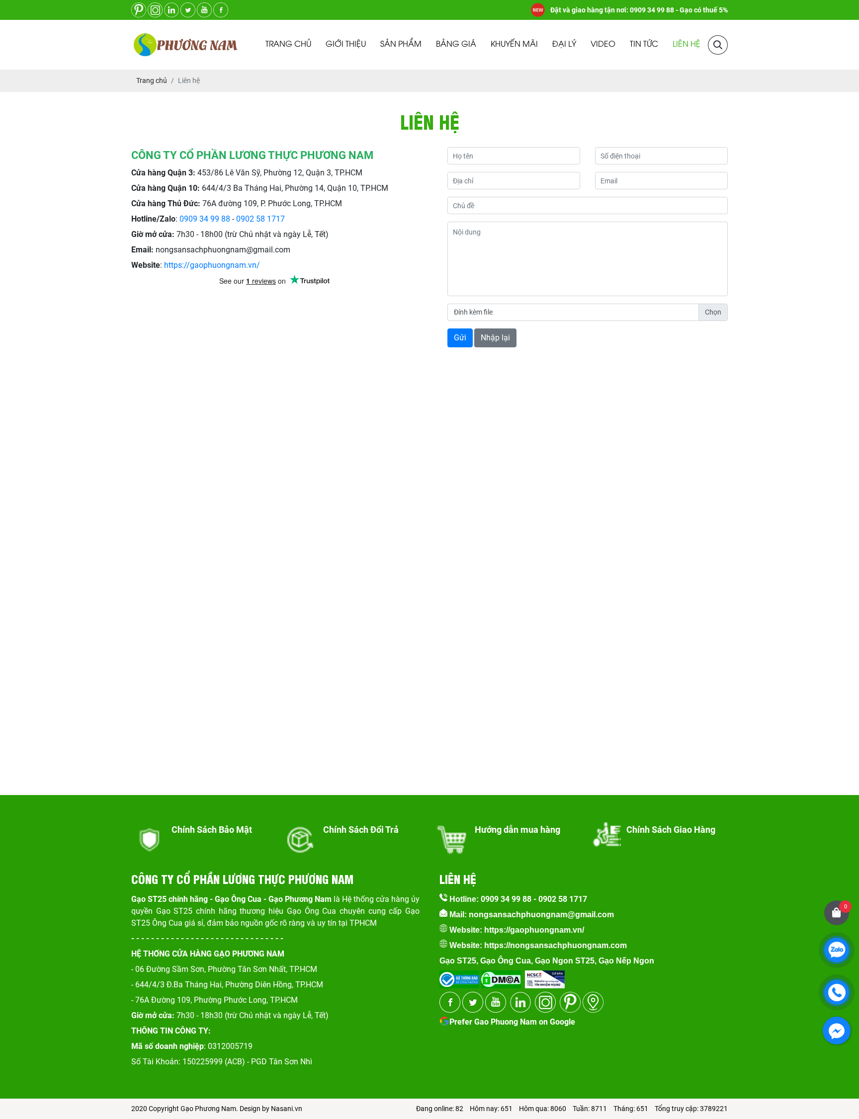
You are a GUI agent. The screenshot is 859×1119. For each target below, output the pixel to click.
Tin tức (644, 44)
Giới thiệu (346, 44)
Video (603, 44)
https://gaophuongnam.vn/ (212, 265)
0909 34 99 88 (204, 219)
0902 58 (251, 219)
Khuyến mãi (514, 44)
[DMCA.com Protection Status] (500, 976)
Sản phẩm (401, 44)
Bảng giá (456, 44)
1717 (276, 219)
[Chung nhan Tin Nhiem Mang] (545, 976)
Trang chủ (288, 44)
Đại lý (564, 44)
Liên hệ (686, 44)
